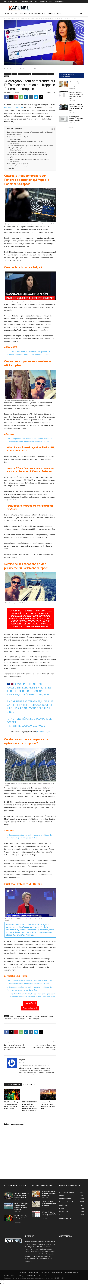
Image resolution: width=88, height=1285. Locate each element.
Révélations (44, 74)
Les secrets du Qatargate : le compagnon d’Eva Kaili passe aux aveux (44, 1047)
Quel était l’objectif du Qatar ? (17, 164)
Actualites (8, 13)
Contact (51, 1)
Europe (29, 74)
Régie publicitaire (45, 1272)
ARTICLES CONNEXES (13, 1085)
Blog (36, 1)
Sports (16, 13)
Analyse (22, 18)
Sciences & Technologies (37, 13)
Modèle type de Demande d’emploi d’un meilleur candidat (76, 118)
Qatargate (36, 1018)
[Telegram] (36, 97)
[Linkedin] (26, 97)
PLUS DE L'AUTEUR (29, 1085)
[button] (81, 14)
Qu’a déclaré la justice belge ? (17, 137)
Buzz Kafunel (36, 74)
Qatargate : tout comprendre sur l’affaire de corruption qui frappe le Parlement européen (30, 133)
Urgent (6, 76)
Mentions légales (33, 1272)
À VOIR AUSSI (17, 139)
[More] (46, 97)
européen (44, 1016)
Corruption (29, 1016)
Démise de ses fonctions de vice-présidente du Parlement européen (27, 156)
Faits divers (23, 13)
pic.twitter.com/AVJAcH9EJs (26, 725)
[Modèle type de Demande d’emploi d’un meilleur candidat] (63, 119)
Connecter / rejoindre (27, 1)
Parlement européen (19, 1018)
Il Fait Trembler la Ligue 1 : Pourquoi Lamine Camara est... (21, 1218)
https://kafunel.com (24, 1063)
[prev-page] (5, 1115)
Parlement (8, 1018)
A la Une (51, 74)
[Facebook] (6, 97)
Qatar (29, 1018)
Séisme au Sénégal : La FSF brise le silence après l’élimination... (21, 1195)
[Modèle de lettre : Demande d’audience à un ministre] (36, 1204)
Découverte (14, 18)
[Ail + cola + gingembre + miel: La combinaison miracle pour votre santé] (63, 84)
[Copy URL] (41, 97)
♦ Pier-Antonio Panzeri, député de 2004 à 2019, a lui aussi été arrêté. (31, 145)
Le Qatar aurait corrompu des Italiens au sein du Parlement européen (14, 1047)
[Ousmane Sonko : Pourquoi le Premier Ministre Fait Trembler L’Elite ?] (48, 1094)
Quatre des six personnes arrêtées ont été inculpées (25, 141)
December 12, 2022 (44, 732)
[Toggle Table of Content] (51, 129)
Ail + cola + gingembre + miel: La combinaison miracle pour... (76, 84)
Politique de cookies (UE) (71, 1272)
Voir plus (70, 128)
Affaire (12, 1016)
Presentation (43, 1)
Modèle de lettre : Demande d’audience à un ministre (49, 1203)
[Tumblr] (31, 97)
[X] (11, 97)
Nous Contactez (57, 1272)
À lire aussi (16, 143)
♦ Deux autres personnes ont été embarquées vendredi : (27, 152)
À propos (23, 1272)
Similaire (12, 168)
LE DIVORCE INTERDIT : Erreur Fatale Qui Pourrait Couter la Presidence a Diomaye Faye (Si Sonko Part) (29, 1106)
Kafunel (32, 1003)
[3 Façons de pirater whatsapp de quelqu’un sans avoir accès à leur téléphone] (36, 1214)
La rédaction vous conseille (20, 166)
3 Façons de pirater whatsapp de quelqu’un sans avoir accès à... (49, 1214)
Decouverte (51, 13)
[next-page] (9, 1115)
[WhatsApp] (21, 97)
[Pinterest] (16, 97)
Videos (59, 13)
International (21, 74)
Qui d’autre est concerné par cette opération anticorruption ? (28, 159)
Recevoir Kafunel (59, 1)
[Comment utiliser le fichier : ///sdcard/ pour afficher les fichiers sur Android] (63, 94)
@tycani (9, 92)
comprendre (20, 1016)
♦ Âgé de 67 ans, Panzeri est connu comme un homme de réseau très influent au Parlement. (31, 149)
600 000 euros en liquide (13, 107)
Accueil (6, 18)
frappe (51, 1016)
